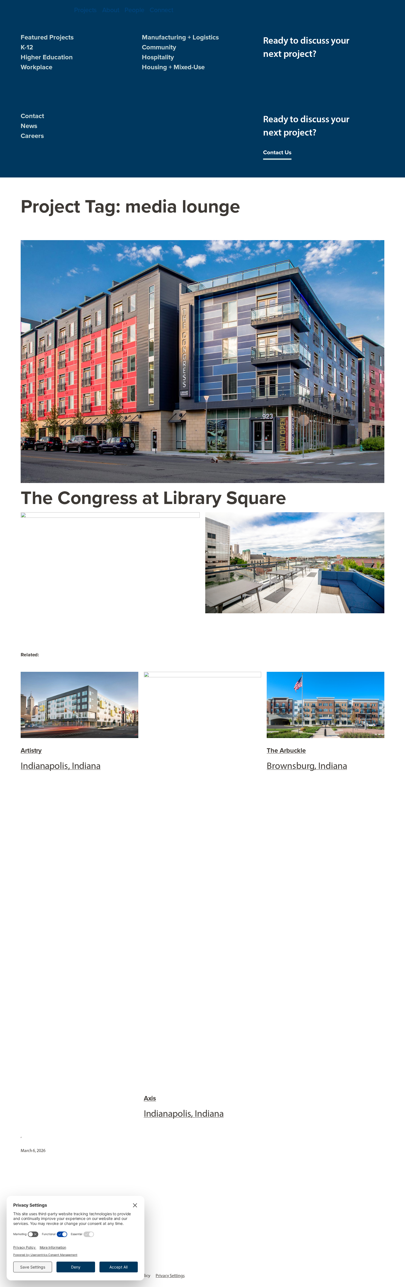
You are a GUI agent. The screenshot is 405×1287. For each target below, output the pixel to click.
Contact (32, 116)
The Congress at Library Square (153, 497)
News (29, 126)
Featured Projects (47, 37)
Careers (32, 135)
